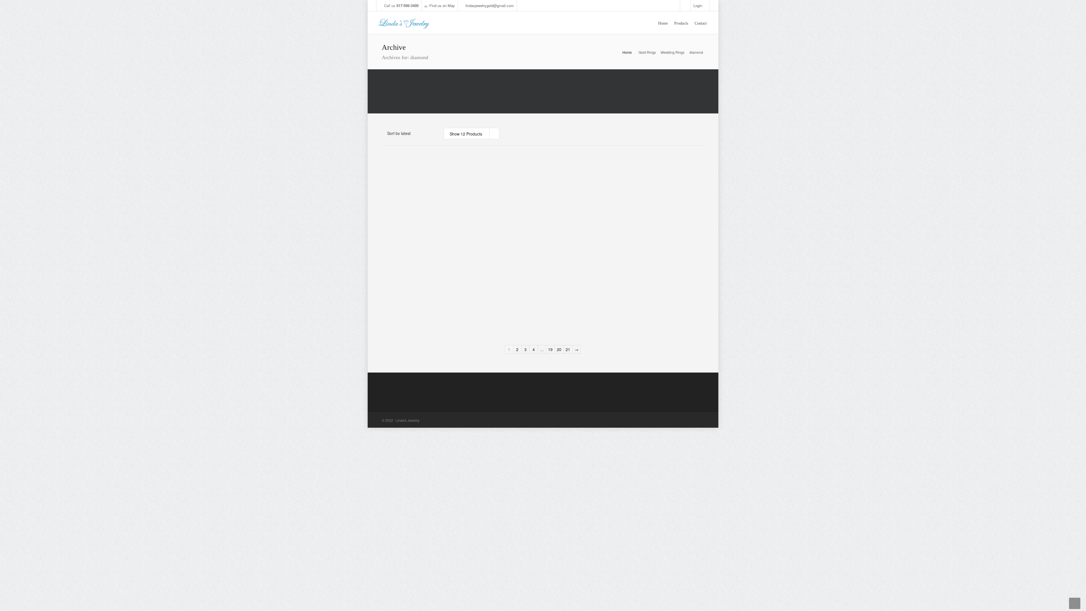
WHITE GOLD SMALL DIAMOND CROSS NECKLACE (567, 297)
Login (697, 5)
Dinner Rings (475, 183)
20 (559, 349)
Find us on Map (442, 5)
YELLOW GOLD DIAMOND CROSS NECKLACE (646, 297)
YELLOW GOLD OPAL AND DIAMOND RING (402, 232)
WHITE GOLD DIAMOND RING (562, 170)
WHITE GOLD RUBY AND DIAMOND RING (485, 232)
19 (550, 349)
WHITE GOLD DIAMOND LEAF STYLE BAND (480, 172)
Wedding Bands (395, 308)
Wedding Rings (672, 52)
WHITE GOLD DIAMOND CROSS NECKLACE (481, 297)
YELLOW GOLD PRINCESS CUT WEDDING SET (644, 234)
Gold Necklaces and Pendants (482, 311)
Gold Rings (647, 52)
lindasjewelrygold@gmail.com (490, 5)
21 (568, 349)
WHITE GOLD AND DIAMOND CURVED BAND (400, 297)
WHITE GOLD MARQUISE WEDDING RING (403, 172)
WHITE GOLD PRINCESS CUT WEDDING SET (560, 234)
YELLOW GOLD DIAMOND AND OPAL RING (650, 172)
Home (627, 52)
